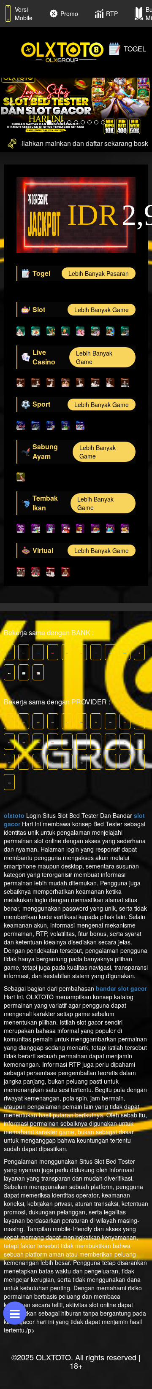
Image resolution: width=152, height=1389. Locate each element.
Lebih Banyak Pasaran (98, 273)
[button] (11, 103)
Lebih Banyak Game (101, 309)
